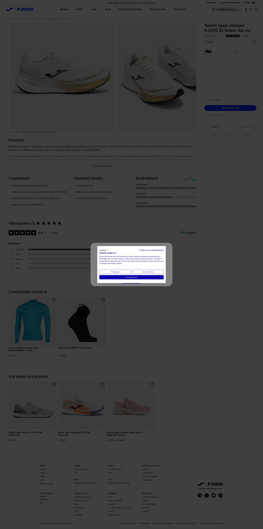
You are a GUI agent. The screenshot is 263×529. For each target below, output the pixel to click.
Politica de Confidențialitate (151, 250)
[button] (104, 250)
